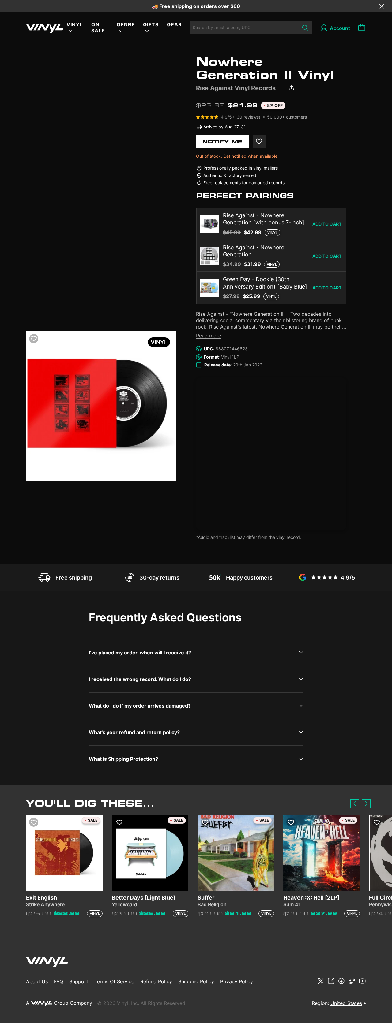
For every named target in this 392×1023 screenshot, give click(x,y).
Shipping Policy (196, 981)
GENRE (126, 24)
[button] (354, 803)
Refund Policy (156, 981)
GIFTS (151, 24)
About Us (37, 981)
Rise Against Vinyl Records (236, 88)
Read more (208, 336)
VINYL (74, 24)
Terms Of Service (114, 981)
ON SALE (98, 27)
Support (78, 981)
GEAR (174, 24)
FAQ (58, 981)
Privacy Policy (236, 981)
